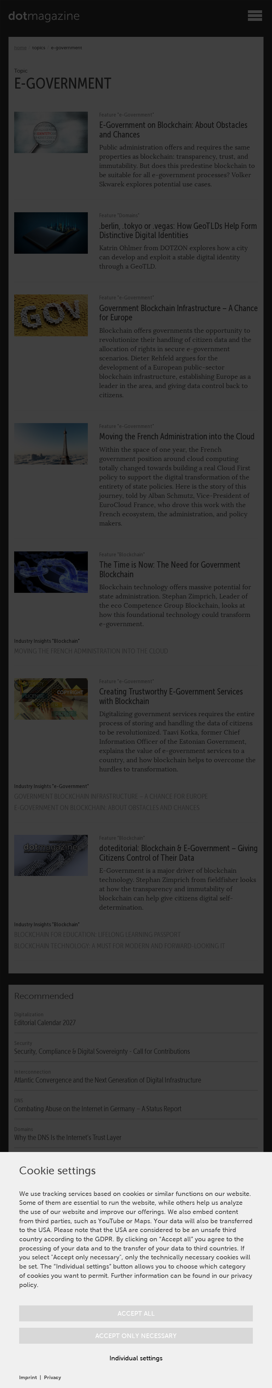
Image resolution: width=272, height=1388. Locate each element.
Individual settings (136, 1358)
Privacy (52, 1377)
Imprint (28, 1377)
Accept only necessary (136, 1335)
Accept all (136, 1313)
